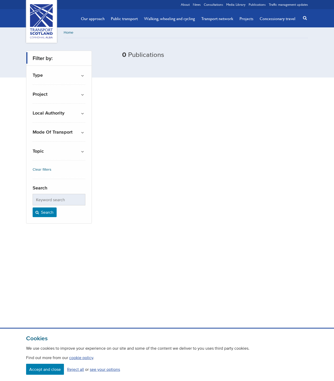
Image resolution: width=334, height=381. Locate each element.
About (185, 4)
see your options (105, 369)
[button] (303, 18)
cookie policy (81, 357)
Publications (257, 4)
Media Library (236, 4)
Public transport (124, 18)
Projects (246, 18)
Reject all (75, 369)
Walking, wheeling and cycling (169, 18)
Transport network (217, 18)
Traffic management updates (288, 4)
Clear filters (42, 169)
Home (68, 32)
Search (46, 212)
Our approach (93, 18)
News (197, 4)
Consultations (213, 4)
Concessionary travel (277, 18)
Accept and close (45, 369)
